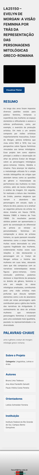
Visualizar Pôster (14, 90)
